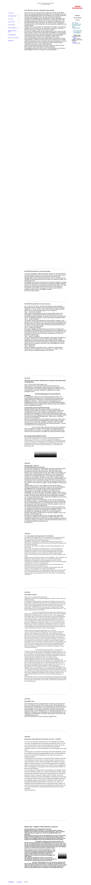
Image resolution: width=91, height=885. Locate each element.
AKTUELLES (11, 13)
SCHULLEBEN (11, 21)
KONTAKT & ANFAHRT (13, 37)
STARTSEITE (11, 881)
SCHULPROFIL (11, 24)
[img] (13, 6)
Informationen (12, 16)
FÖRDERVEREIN (12, 34)
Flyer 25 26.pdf (74, 38)
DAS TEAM (10, 18)
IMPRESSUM (11, 40)
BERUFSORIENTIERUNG (12, 31)
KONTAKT (20, 881)
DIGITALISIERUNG (12, 27)
